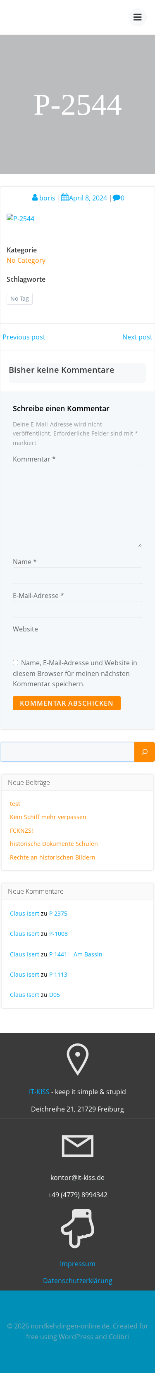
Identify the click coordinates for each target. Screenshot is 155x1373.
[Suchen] (144, 752)
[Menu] (138, 17)
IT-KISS (39, 1091)
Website (25, 629)
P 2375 (58, 913)
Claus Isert (24, 913)
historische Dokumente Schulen (54, 844)
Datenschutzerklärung (77, 1280)
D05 (54, 995)
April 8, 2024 (88, 198)
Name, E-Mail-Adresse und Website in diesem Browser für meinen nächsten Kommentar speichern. (75, 673)
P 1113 (58, 974)
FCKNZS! (21, 830)
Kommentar (34, 459)
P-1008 (58, 933)
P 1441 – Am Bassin (76, 954)
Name (25, 561)
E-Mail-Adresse (38, 595)
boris (47, 198)
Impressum (77, 1263)
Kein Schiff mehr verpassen (48, 817)
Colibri (119, 1336)
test (15, 804)
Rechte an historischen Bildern (52, 857)
